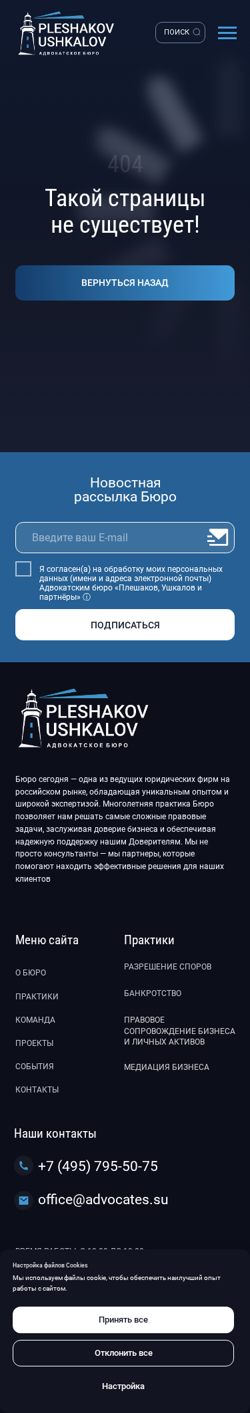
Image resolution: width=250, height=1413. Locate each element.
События (34, 1066)
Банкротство (152, 993)
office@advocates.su (103, 1199)
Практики (37, 996)
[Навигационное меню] (227, 33)
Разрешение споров (167, 966)
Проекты (34, 1043)
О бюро (30, 972)
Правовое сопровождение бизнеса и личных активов (179, 1031)
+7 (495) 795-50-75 (98, 1166)
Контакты (37, 1089)
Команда (35, 1020)
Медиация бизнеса (166, 1067)
